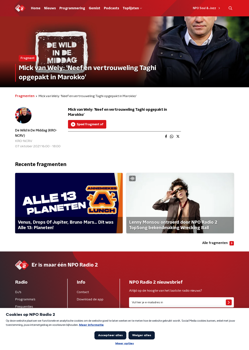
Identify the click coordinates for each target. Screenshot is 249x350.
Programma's (25, 299)
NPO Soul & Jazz (204, 8)
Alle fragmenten (215, 243)
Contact (83, 292)
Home (35, 8)
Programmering (72, 8)
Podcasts (111, 8)
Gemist (94, 8)
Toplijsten (131, 8)
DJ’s (18, 292)
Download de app (90, 299)
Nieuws (50, 8)
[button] (230, 8)
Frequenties (24, 306)
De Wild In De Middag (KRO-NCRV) (36, 133)
